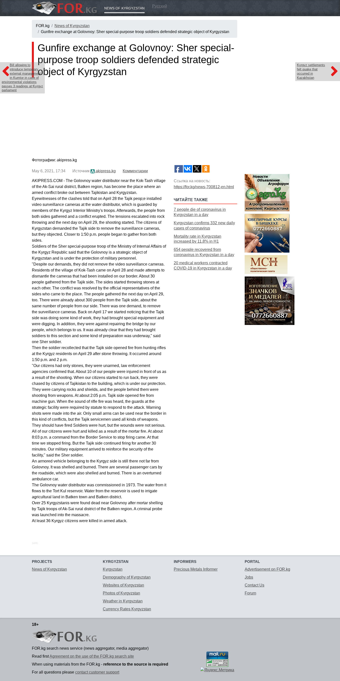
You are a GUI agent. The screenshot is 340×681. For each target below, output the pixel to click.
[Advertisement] (205, 350)
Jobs (249, 577)
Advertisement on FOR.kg (267, 569)
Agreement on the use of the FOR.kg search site (92, 656)
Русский (159, 6)
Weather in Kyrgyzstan (123, 601)
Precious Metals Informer (196, 569)
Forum (250, 593)
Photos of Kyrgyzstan (121, 593)
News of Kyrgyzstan (124, 8)
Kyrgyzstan (112, 569)
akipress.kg (105, 171)
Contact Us (254, 585)
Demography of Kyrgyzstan (127, 577)
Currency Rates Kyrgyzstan (127, 609)
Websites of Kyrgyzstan (123, 585)
